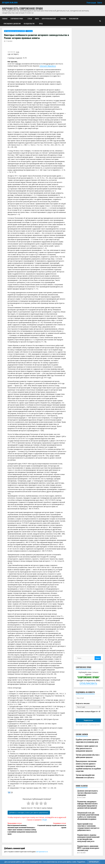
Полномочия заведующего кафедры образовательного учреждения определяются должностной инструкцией (87, 804)
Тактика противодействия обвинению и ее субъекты (85, 776)
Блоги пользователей (49, 18)
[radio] (28, 803)
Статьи (30, 18)
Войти (99, 2)
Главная (4, 18)
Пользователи (73, 18)
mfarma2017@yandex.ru (48, 66)
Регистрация (91, 2)
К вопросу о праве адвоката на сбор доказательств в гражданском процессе (87, 748)
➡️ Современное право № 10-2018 (14, 31)
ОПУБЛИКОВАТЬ (88, 683)
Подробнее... (81, 862)
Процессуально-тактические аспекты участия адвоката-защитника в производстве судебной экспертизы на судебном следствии (88, 766)
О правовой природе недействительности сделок (52, 825)
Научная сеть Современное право (22, 8)
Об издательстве (29, 23)
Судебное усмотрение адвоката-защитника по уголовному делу (87, 740)
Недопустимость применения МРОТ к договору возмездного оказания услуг (88, 848)
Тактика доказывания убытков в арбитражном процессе (87, 756)
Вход (41, 23)
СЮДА (44, 820)
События (63, 18)
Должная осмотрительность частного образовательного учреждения (87, 792)
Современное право (16, 18)
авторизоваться (42, 852)
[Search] (100, 21)
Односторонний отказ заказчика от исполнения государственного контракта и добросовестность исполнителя (88, 828)
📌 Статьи (29, 31)
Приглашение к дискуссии (12, 23)
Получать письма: (83, 703)
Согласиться (94, 862)
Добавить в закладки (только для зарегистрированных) (28, 812)
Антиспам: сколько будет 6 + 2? (88, 711)
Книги (37, 18)
